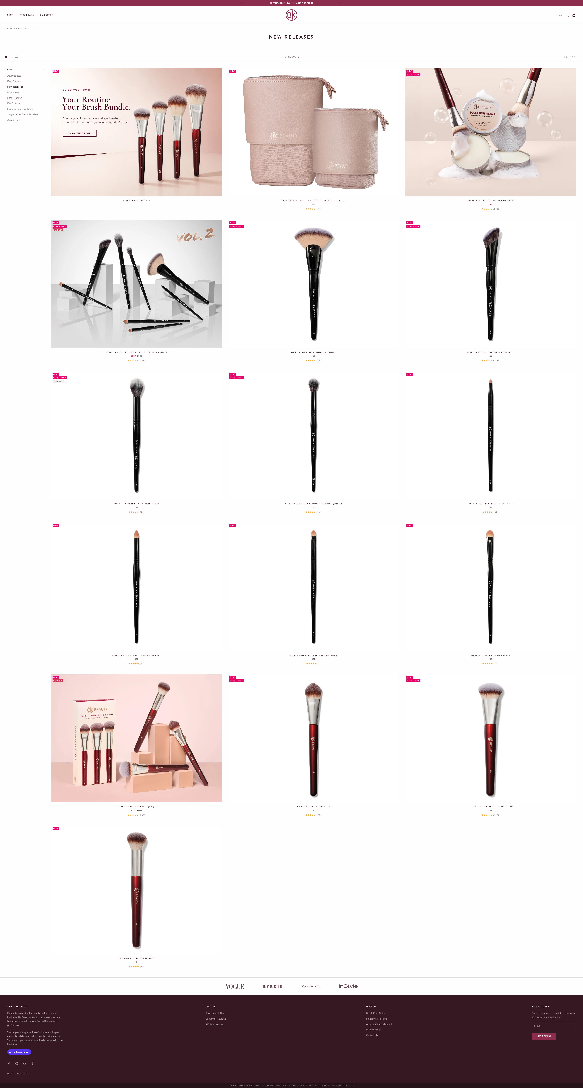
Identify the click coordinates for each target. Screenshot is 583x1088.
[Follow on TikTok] (32, 1063)
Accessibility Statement (379, 1024)
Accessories (13, 120)
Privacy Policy (373, 1029)
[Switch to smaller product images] (11, 57)
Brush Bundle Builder (137, 200)
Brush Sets (13, 92)
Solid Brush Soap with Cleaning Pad (490, 200)
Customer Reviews (215, 1018)
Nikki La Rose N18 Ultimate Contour (313, 352)
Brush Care (27, 15)
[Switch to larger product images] (6, 57)
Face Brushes (14, 98)
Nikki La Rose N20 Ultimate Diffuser (137, 503)
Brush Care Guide (375, 1013)
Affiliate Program (214, 1024)
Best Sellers (14, 81)
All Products (14, 76)
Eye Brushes (14, 103)
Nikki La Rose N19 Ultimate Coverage (490, 352)
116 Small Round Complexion (137, 958)
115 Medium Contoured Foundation (490, 807)
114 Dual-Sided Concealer (313, 807)
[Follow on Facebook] (8, 1063)
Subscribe (544, 1036)
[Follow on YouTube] (24, 1063)
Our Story (46, 15)
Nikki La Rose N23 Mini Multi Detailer (313, 655)
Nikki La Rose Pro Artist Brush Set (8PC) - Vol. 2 (136, 352)
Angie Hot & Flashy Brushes (22, 114)
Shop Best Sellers (215, 1013)
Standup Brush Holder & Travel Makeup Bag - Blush (314, 200)
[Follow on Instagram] (16, 1063)
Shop (10, 15)
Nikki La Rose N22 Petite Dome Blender (136, 655)
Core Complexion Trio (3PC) (136, 807)
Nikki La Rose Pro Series (20, 109)
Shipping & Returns (376, 1018)
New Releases (32, 29)
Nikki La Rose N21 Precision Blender (490, 503)
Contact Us (372, 1035)
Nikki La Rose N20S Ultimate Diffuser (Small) (313, 503)
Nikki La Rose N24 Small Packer (490, 655)
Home (10, 29)
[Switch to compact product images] (16, 57)
